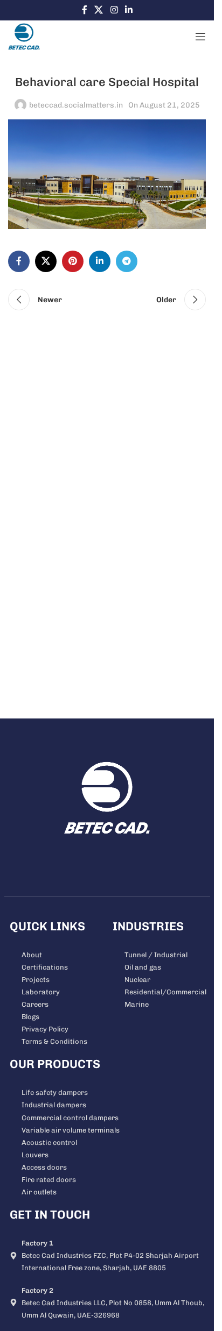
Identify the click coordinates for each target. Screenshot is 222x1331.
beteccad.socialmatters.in (76, 105)
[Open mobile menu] (200, 36)
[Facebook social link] (84, 10)
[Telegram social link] (126, 261)
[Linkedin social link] (128, 10)
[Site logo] (24, 36)
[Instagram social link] (114, 10)
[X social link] (99, 10)
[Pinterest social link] (73, 261)
